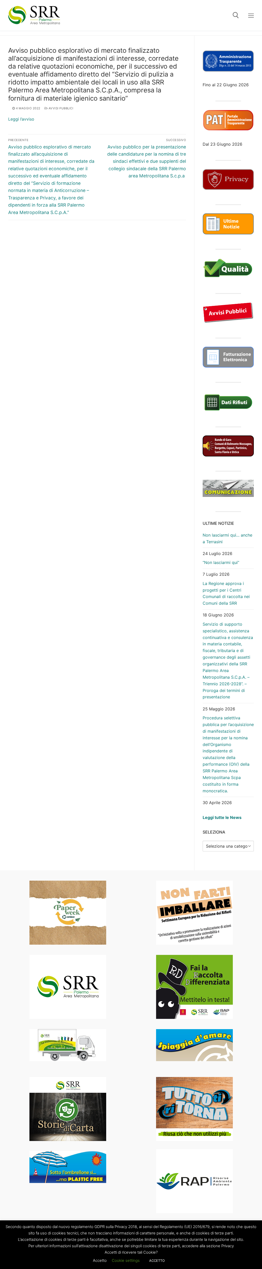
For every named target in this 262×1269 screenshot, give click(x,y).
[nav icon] (251, 15)
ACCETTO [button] (157, 1261)
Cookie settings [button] (126, 1260)
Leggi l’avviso (21, 119)
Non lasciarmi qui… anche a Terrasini (227, 538)
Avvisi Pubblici (60, 108)
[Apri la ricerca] (235, 15)
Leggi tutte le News (222, 817)
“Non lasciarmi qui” (221, 562)
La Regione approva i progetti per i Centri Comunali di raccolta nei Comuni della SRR (226, 593)
